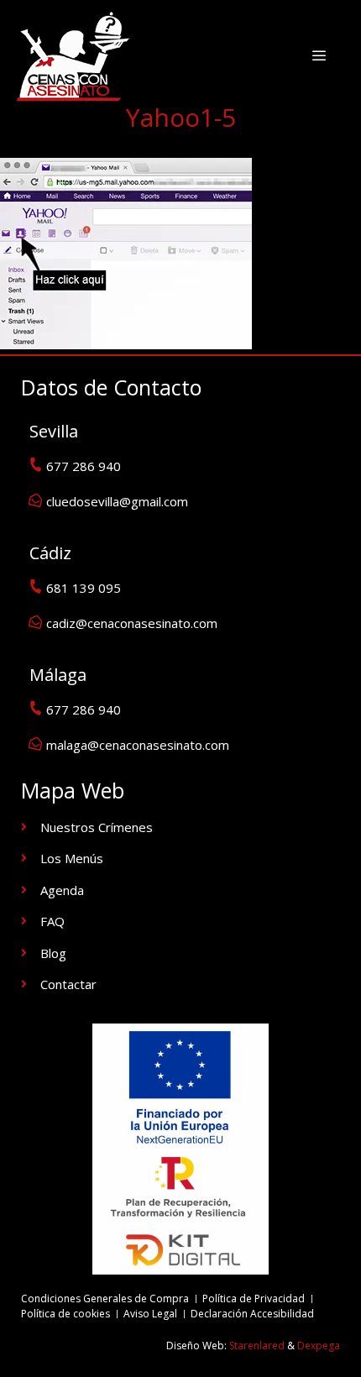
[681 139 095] (35, 586)
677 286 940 (83, 466)
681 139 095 (83, 587)
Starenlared (257, 1345)
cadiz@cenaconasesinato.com (131, 623)
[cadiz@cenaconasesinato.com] (35, 621)
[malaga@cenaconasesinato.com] (35, 743)
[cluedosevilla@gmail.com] (35, 500)
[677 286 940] (35, 464)
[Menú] (318, 55)
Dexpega (318, 1345)
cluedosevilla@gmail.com (117, 501)
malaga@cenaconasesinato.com (137, 744)
